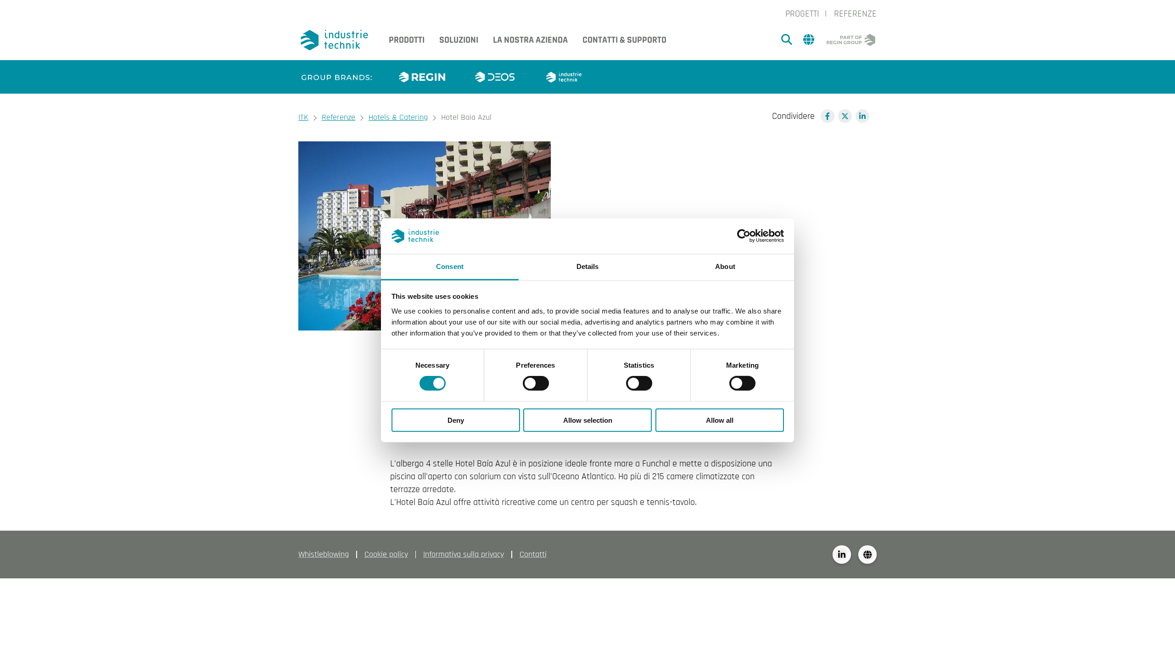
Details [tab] (587, 266)
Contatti (533, 554)
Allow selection (587, 420)
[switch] (536, 383)
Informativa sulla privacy (463, 554)
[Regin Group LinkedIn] (842, 554)
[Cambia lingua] (867, 554)
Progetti (802, 14)
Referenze (855, 14)
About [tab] (725, 266)
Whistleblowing (323, 554)
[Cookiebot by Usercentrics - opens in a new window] (744, 236)
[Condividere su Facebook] (827, 116)
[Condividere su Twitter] (845, 116)
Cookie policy (386, 554)
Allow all (719, 420)
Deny (456, 420)
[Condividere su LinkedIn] (862, 116)
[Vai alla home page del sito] (336, 40)
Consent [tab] (450, 266)
